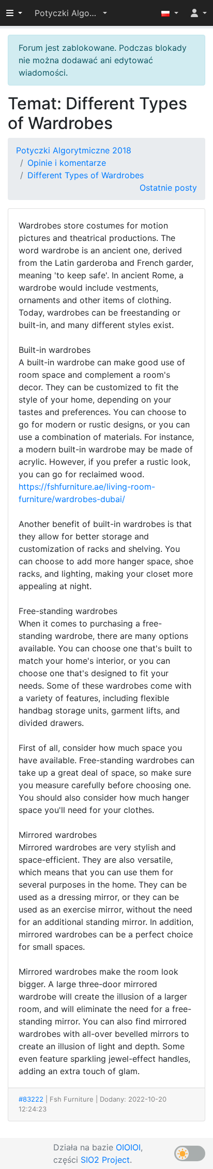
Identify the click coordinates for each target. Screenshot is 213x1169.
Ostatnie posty (168, 187)
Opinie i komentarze (66, 163)
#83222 (31, 1099)
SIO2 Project (105, 1159)
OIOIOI (128, 1147)
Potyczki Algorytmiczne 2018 (73, 150)
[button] (70, 13)
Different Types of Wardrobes (85, 175)
